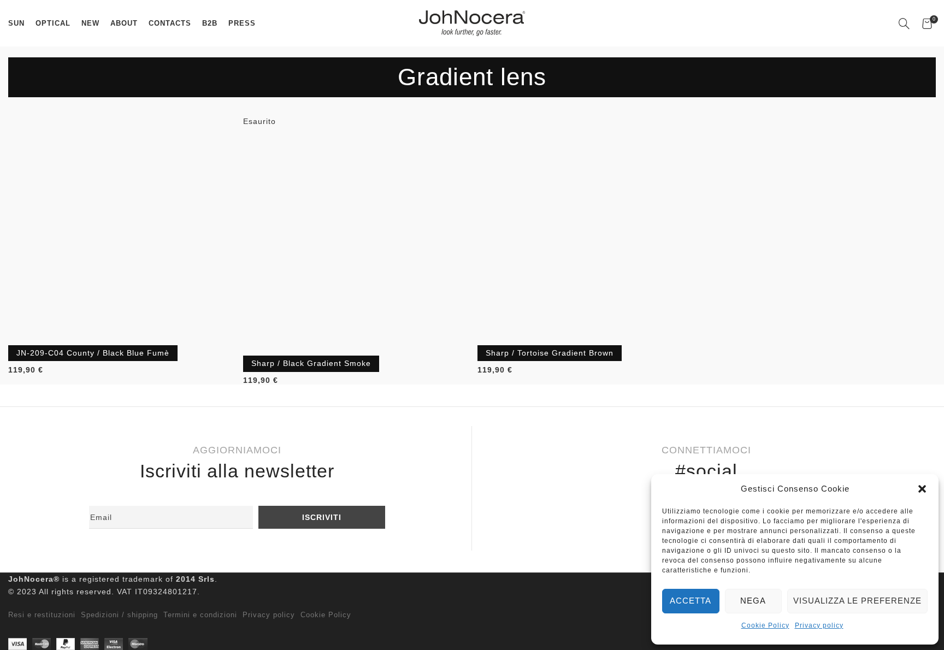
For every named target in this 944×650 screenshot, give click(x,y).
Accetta (690, 600)
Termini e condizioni (200, 615)
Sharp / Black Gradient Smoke (311, 363)
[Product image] (120, 228)
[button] (922, 488)
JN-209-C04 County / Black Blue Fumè (92, 352)
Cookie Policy (765, 625)
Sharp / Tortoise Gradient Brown (549, 352)
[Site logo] (472, 22)
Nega (753, 600)
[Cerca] (904, 23)
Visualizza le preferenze (857, 600)
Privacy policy (819, 625)
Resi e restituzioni (41, 615)
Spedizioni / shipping (119, 615)
